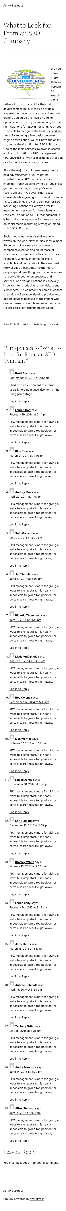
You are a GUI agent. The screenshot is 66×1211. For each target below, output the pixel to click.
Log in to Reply (19, 401)
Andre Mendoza (25, 1067)
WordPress (37, 1198)
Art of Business (13, 5)
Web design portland (46, 324)
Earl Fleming (23, 820)
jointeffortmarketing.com (37, 307)
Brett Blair (22, 373)
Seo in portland (30, 294)
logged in (26, 1162)
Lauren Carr (23, 410)
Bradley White (24, 862)
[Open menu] (61, 5)
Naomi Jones (23, 779)
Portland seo (54, 131)
